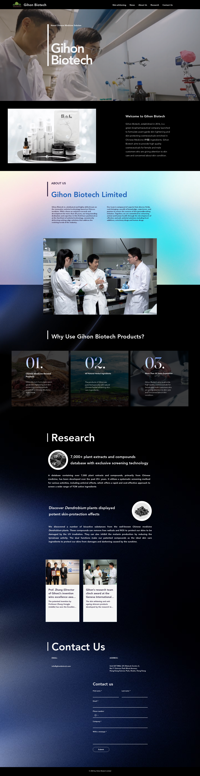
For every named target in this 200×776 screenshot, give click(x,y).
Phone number (98, 711)
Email (95, 701)
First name (97, 691)
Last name (126, 691)
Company (97, 721)
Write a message (100, 732)
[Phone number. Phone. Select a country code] (96, 715)
